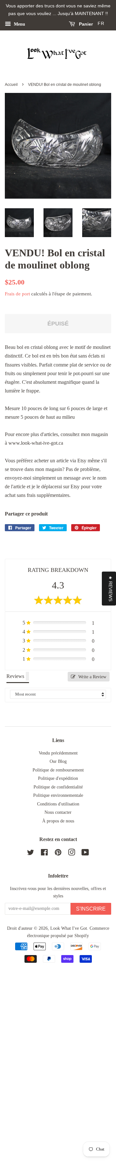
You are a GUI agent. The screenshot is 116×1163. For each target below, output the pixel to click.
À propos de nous (58, 821)
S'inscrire (91, 908)
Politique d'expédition (58, 778)
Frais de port (17, 293)
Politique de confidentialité (58, 787)
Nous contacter (58, 812)
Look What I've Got (68, 928)
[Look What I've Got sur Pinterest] (58, 853)
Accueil (11, 84)
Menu (19, 23)
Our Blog (58, 761)
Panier (85, 24)
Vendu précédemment (58, 753)
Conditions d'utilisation (58, 804)
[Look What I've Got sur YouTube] (85, 853)
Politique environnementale (58, 795)
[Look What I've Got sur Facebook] (44, 853)
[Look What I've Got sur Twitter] (30, 853)
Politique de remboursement (58, 770)
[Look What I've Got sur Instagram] (71, 853)
